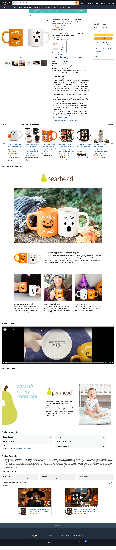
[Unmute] (113, 363)
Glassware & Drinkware (38, 15)
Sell (43, 7)
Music (54, 7)
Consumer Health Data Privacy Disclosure (59, 541)
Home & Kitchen (6, 15)
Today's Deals (18, 7)
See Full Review (43, 330)
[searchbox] (46, 2)
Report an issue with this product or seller (66, 120)
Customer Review (13, 330)
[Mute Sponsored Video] (49, 505)
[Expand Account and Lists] (98, 3)
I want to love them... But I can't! (27, 330)
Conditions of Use (35, 541)
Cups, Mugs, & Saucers (51, 15)
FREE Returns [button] (56, 37)
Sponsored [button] (4, 485)
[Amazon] (6, 2)
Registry (48, 7)
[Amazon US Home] (33, 536)
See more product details (60, 117)
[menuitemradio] (110, 362)
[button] (3, 7)
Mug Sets (60, 15)
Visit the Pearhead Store (59, 25)
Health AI (9, 7)
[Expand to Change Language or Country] (55, 535)
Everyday (68, 7)
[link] (15, 148)
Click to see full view (26, 58)
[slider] (55, 362)
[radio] (8, 63)
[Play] (3, 362)
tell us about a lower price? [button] (21, 448)
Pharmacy (61, 7)
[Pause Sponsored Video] (49, 501)
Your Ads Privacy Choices (78, 541)
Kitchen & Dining (15, 15)
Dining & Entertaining (25, 15)
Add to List (98, 56)
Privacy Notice (44, 541)
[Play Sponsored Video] (81, 498)
